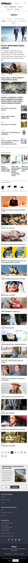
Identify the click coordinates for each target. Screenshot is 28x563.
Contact (3, 502)
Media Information (5, 499)
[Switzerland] (15, 187)
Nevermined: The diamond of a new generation (13, 244)
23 (24, 452)
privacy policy (17, 558)
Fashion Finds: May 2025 (7, 327)
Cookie (15, 554)
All (4, 19)
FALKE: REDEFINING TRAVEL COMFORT (13, 46)
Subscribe (15, 487)
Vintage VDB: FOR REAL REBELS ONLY (8, 117)
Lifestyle (14, 23)
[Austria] (9, 187)
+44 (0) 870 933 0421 (8, 536)
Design (3, 43)
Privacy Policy (7, 554)
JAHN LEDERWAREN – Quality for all (10, 311)
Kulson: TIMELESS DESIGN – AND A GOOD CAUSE (5, 169)
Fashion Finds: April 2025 (7, 413)
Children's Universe (19, 19)
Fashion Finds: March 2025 (8, 445)
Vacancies (3, 515)
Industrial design (12, 21)
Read (6, 487)
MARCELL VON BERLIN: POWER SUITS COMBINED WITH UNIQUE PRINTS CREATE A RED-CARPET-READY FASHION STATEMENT (12, 100)
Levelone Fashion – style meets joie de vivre (12, 396)
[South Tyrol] (22, 187)
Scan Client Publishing (6, 512)
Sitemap (21, 554)
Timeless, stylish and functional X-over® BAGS (13, 278)
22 (21, 452)
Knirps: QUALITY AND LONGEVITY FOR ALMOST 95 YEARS (12, 79)
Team (2, 510)
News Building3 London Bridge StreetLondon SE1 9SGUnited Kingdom (6, 528)
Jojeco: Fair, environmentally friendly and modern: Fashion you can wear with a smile (16, 171)
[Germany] (2, 187)
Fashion (4, 21)
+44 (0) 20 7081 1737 (7, 533)
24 (2, 456)
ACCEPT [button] (15, 560)
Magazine (16, 9)
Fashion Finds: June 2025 (8, 295)
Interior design (22, 21)
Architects (10, 19)
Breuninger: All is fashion (8, 124)
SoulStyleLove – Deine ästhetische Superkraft (13, 429)
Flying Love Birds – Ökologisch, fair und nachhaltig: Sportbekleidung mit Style (10, 142)
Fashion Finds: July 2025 (7, 228)
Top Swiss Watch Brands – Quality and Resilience (13, 344)
